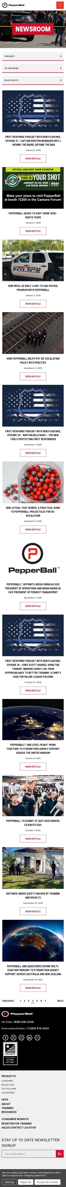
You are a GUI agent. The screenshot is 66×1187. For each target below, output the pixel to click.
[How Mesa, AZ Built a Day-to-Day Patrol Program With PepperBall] (33, 260)
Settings (9, 1182)
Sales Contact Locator (19, 1127)
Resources (9, 1112)
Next (60, 1000)
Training (8, 1108)
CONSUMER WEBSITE (15, 1119)
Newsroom (16, 15)
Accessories (8, 1093)
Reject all (26, 1182)
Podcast (10, 56)
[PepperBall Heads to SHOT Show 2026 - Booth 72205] (33, 187)
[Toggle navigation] (60, 5)
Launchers (7, 1081)
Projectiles (8, 1085)
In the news (12, 68)
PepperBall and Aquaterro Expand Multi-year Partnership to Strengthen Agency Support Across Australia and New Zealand (33, 970)
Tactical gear (9, 1089)
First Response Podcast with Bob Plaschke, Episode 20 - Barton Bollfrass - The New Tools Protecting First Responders (33, 435)
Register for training (17, 1123)
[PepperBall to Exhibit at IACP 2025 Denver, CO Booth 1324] (33, 795)
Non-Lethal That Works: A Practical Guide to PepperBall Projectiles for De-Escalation (33, 511)
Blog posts (11, 80)
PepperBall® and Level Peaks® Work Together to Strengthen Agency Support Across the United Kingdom (33, 748)
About (6, 1104)
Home (5, 15)
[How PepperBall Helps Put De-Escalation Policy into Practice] (33, 332)
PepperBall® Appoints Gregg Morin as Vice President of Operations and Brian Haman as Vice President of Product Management (33, 588)
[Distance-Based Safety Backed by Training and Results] (33, 867)
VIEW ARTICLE (33, 158)
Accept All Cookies (47, 1182)
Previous (8, 1000)
